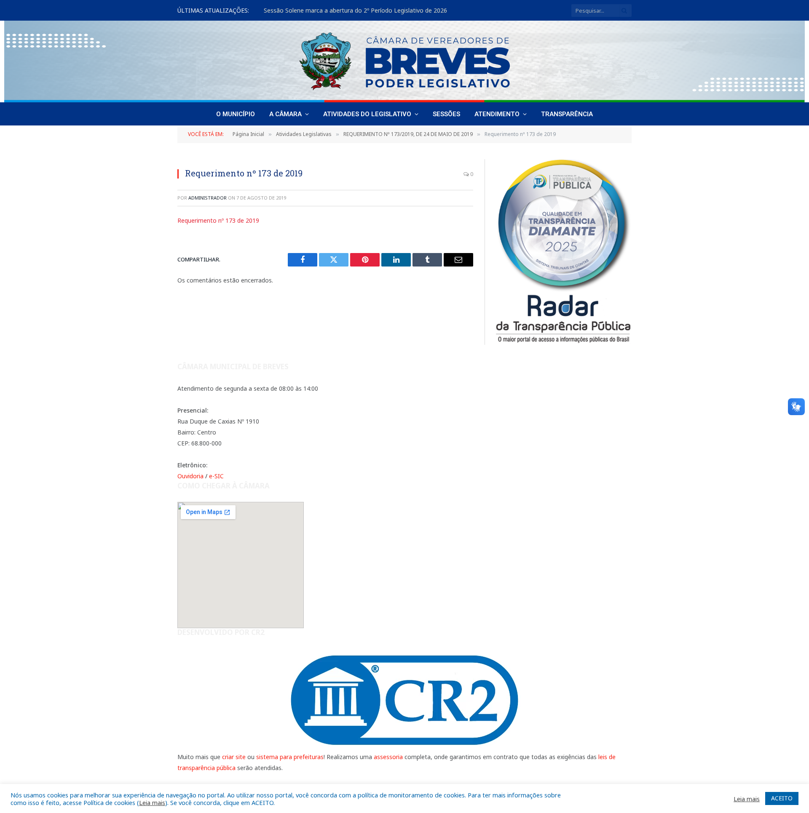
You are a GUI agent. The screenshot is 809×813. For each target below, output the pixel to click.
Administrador (207, 198)
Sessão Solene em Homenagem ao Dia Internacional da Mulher (351, 10)
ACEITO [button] (782, 798)
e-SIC (216, 476)
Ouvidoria (190, 476)
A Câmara (285, 114)
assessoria (388, 757)
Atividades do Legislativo (367, 114)
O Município (235, 114)
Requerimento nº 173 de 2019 (218, 220)
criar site (234, 757)
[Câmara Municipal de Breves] (404, 61)
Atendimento (497, 114)
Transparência (567, 114)
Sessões (446, 114)
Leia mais (152, 802)
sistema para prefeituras (290, 757)
